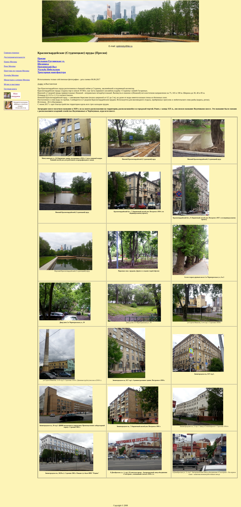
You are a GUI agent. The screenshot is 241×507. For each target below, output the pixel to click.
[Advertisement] (19, 138)
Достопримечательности (14, 57)
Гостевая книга (10, 89)
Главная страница (11, 53)
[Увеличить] (65, 269)
